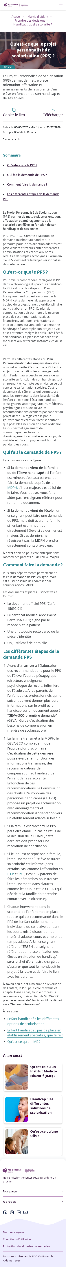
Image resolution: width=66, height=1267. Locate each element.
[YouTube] (25, 1213)
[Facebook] (5, 1213)
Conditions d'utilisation (17, 1239)
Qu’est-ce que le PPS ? (22, 165)
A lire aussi (12, 1055)
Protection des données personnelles (26, 1246)
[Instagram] (12, 1213)
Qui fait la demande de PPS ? (27, 175)
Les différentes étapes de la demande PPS (31, 196)
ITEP (10, 874)
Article (8, 67)
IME (21, 874)
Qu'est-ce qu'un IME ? (24, 1041)
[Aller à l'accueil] (16, 5)
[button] (14, 112)
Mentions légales (13, 1232)
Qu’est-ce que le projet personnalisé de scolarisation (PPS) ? (33, 50)
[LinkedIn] (18, 1213)
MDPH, (12, 487)
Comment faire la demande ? (27, 184)
